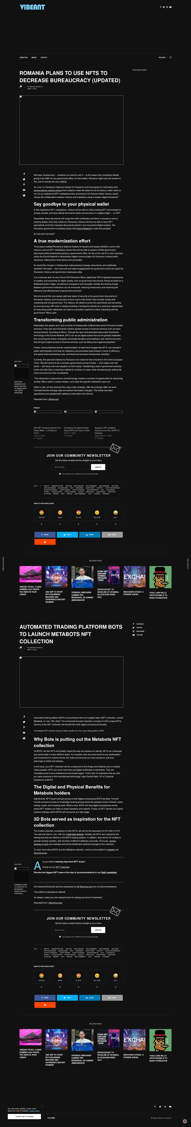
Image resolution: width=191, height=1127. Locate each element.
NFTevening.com (85, 886)
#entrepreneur (92, 490)
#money (56, 493)
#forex (46, 491)
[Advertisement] (95, 34)
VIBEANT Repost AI (36, 87)
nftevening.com (55, 902)
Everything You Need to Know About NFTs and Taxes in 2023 (77, 429)
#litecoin (47, 493)
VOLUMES (51, 1118)
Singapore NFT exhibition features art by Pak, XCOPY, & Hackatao (107, 430)
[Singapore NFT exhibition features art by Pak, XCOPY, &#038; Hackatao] (109, 418)
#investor (112, 491)
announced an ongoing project (48, 190)
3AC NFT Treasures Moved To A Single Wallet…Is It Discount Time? (47, 430)
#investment (101, 491)
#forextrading (70, 491)
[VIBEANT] (32, 7)
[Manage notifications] (185, 1121)
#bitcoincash (79, 486)
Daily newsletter (109, 872)
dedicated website (75, 834)
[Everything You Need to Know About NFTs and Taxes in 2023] (78, 418)
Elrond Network (84, 228)
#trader (97, 493)
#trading (106, 493)
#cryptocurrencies (112, 488)
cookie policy (34, 1110)
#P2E (90, 493)
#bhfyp (46, 486)
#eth (102, 490)
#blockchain (63, 488)
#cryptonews (65, 490)
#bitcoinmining (91, 486)
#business (79, 488)
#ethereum (110, 490)
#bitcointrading (50, 488)
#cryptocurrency (51, 490)
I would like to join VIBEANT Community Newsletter (80, 474)
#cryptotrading (78, 490)
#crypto (100, 488)
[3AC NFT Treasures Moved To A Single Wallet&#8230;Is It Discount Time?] (48, 418)
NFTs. (64, 181)
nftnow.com (53, 399)
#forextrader (57, 491)
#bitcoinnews (104, 486)
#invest (81, 491)
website (110, 849)
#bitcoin (68, 486)
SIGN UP (98, 467)
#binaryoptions (57, 486)
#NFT (62, 493)
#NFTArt (70, 493)
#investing (90, 491)
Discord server (40, 852)
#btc (71, 488)
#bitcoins (114, 486)
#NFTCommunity (80, 493)
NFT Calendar (62, 867)
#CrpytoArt (90, 488)
